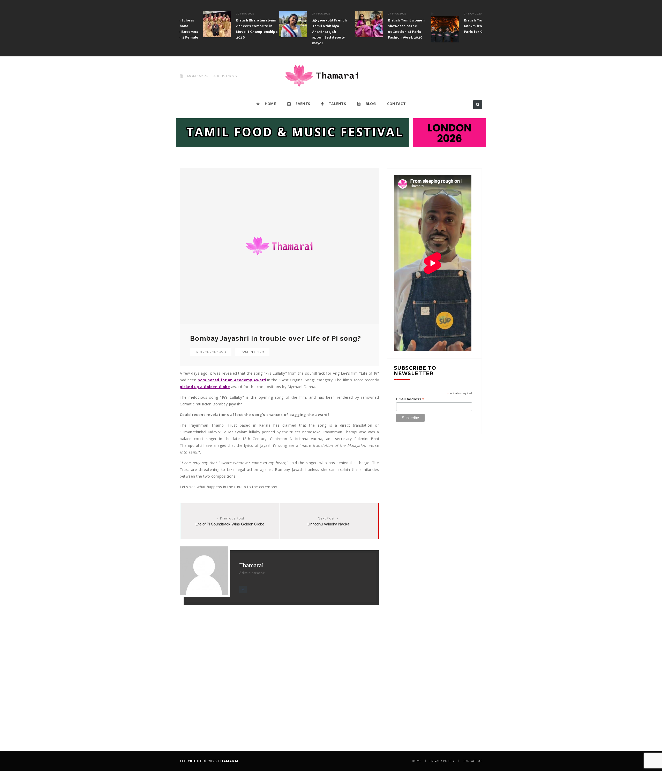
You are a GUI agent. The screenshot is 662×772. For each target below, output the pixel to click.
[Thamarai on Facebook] (243, 589)
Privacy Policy (442, 761)
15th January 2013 (210, 351)
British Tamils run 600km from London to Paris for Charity (461, 26)
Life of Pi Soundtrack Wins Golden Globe (229, 523)
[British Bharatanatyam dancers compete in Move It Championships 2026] (194, 24)
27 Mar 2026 (298, 13)
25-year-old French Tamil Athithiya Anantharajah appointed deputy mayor (306, 31)
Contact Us (472, 761)
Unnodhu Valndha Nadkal (328, 523)
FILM (260, 351)
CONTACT (396, 103)
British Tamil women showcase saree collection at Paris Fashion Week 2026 (383, 28)
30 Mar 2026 (222, 13)
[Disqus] (279, 669)
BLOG (370, 103)
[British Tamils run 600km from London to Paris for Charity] (421, 26)
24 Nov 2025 (450, 13)
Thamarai (251, 564)
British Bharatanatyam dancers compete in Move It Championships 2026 (233, 28)
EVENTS (302, 103)
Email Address (410, 399)
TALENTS (337, 103)
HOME (270, 103)
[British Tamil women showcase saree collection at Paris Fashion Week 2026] (346, 24)
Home (417, 761)
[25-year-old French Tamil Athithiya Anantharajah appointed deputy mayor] (270, 24)
